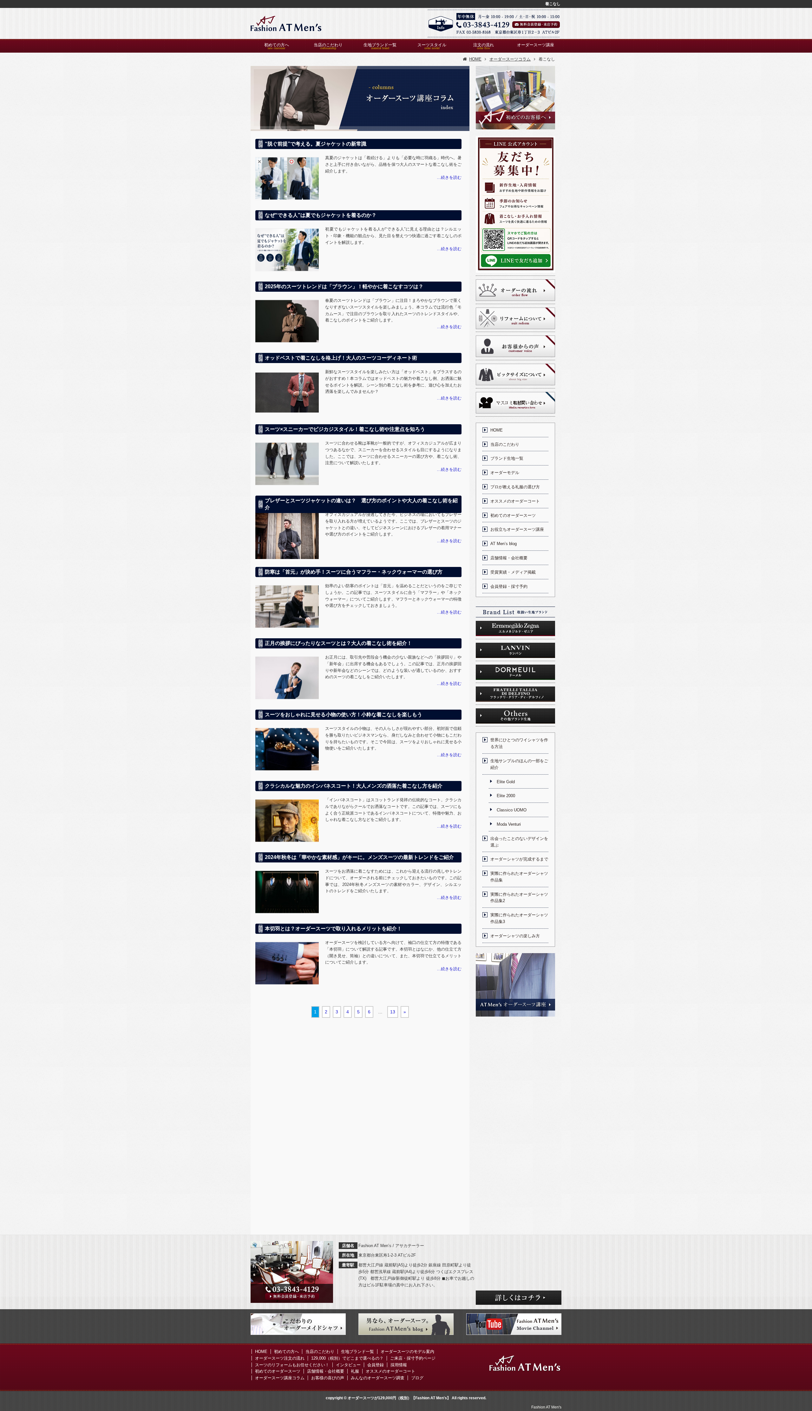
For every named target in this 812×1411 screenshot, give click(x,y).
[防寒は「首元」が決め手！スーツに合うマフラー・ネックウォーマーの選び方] (287, 606)
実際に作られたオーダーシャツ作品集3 (519, 918)
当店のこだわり (328, 44)
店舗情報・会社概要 (508, 558)
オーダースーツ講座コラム (279, 1377)
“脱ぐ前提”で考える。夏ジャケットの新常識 (315, 143)
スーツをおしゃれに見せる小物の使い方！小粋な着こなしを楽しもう (343, 714)
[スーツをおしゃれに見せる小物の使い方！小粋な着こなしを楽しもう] (287, 749)
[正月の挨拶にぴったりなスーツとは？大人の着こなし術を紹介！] (287, 678)
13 (392, 1011)
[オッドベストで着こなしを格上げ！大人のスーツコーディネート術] (287, 392)
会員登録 (375, 1364)
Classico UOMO (512, 810)
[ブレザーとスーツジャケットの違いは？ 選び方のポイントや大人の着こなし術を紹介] (287, 535)
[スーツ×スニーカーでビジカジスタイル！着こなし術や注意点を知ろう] (287, 464)
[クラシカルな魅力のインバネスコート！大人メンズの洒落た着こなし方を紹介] (287, 820)
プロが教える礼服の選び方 (515, 486)
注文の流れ (483, 44)
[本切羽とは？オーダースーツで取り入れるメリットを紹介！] (287, 963)
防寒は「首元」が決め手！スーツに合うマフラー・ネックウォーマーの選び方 (353, 572)
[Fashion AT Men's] (286, 23)
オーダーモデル (504, 472)
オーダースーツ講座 (535, 44)
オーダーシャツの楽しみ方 (515, 935)
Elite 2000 (506, 795)
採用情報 (398, 1364)
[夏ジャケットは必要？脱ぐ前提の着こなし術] (287, 178)
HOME (496, 430)
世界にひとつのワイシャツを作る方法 (519, 743)
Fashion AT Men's (546, 1407)
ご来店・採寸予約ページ (412, 1358)
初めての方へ (276, 44)
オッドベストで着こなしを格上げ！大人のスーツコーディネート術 (341, 358)
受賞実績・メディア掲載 (513, 572)
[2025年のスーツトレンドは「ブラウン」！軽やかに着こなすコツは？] (287, 321)
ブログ (417, 1377)
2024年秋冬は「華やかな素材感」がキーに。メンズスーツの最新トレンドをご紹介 (359, 857)
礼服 (355, 1371)
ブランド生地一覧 (506, 458)
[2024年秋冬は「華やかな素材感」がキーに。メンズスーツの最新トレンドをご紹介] (287, 892)
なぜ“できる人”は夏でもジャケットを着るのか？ (321, 215)
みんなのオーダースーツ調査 (377, 1377)
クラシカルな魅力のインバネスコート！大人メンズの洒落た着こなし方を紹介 (353, 786)
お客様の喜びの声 (327, 1377)
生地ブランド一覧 (379, 44)
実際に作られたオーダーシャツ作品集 (519, 876)
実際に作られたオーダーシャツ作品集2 (519, 897)
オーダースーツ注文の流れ (279, 1358)
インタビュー (348, 1364)
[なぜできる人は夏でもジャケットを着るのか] (287, 250)
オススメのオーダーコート (515, 501)
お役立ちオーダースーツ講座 (517, 529)
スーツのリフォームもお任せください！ (292, 1364)
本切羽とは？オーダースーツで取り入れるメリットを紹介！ (333, 928)
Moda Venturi (509, 824)
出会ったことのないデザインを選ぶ (519, 842)
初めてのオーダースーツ (513, 515)
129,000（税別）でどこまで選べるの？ (347, 1358)
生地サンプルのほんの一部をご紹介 (519, 764)
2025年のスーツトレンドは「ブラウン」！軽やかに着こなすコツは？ (344, 286)
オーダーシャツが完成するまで (519, 859)
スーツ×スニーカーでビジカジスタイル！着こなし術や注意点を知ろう (345, 429)
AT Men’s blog (503, 543)
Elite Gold (506, 781)
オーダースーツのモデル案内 (407, 1351)
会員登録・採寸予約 (508, 586)
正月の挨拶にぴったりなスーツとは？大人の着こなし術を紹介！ (338, 643)
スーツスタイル (431, 44)
